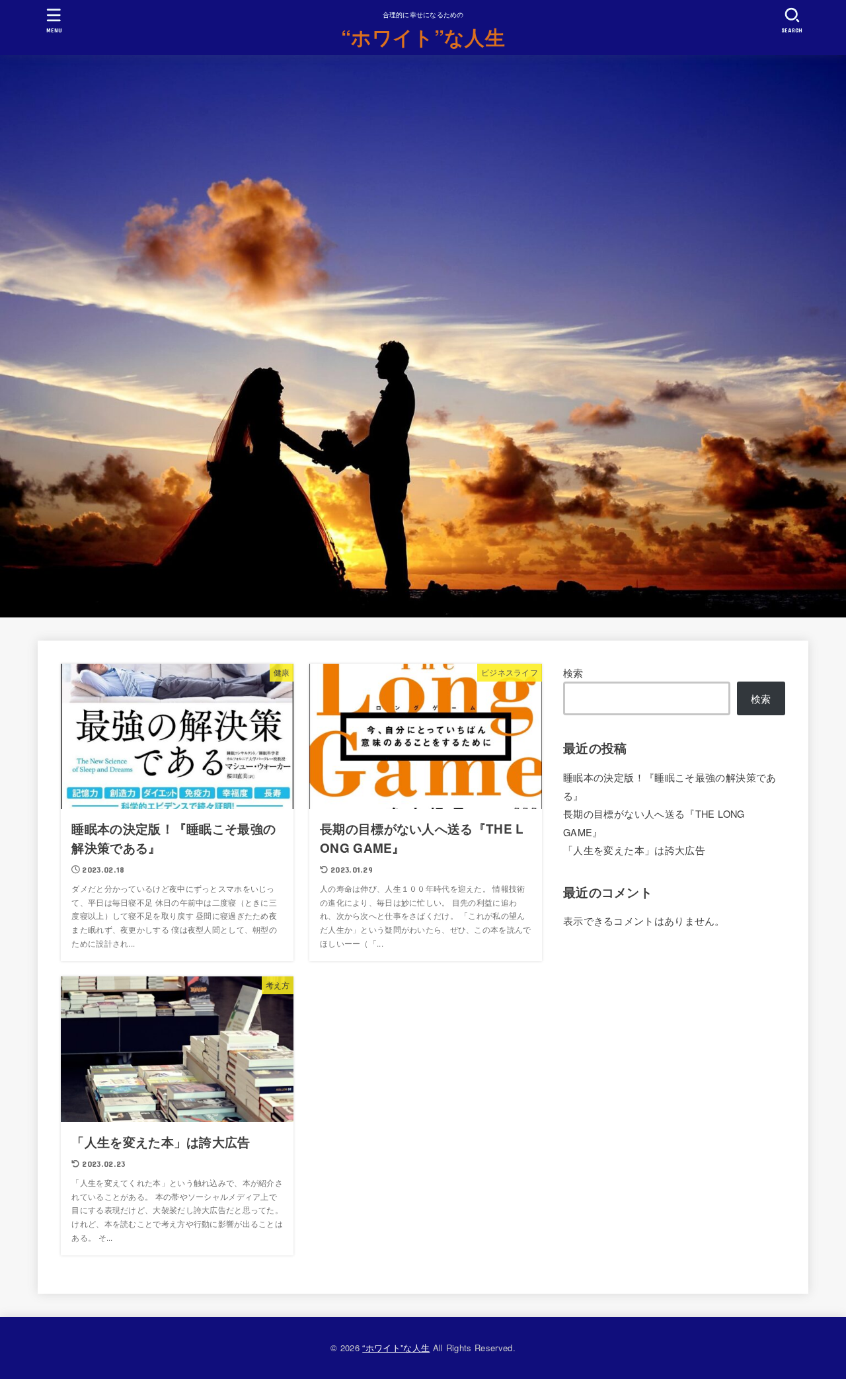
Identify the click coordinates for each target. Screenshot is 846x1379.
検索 (573, 673)
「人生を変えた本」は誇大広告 (634, 850)
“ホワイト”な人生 (423, 36)
